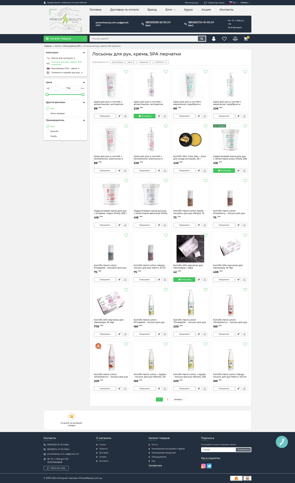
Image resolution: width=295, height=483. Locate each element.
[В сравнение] (125, 116)
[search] (202, 38)
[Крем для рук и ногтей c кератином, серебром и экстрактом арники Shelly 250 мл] (230, 85)
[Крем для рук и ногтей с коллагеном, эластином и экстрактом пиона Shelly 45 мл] (111, 139)
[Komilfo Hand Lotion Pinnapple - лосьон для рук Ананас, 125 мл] (151, 303)
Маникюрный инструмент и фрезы (168, 449)
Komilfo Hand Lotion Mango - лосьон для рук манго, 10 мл (150, 268)
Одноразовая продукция (164, 453)
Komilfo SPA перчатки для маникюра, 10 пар (228, 268)
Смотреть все (155, 465)
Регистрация (191, 2)
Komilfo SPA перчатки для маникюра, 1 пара (188, 268)
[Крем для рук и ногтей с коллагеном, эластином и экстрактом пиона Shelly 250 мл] (151, 139)
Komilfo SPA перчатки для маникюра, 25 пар (109, 323)
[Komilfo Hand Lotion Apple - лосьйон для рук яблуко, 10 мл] (190, 194)
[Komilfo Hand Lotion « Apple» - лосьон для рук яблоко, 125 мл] (151, 357)
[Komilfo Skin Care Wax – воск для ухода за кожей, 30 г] (190, 139)
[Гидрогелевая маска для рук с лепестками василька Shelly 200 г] (151, 194)
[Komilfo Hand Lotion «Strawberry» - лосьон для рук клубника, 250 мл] (111, 357)
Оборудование (159, 457)
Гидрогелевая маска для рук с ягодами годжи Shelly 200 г (110, 214)
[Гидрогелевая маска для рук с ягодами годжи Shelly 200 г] (111, 194)
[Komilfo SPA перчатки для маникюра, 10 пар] (230, 248)
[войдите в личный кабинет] (214, 39)
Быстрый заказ (119, 116)
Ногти (154, 444)
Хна (153, 461)
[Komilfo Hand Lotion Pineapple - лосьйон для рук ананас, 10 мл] (111, 248)
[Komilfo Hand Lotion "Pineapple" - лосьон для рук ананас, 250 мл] (190, 303)
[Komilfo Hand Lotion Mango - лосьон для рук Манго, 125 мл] (230, 357)
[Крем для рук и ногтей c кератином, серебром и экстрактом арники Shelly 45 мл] (190, 85)
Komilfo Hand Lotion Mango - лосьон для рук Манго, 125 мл (229, 377)
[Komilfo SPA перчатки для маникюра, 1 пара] (190, 248)
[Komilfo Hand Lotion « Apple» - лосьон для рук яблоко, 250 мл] (190, 357)
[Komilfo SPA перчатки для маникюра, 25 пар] (111, 303)
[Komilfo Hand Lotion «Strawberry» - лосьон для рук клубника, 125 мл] (230, 303)
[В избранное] (126, 72)
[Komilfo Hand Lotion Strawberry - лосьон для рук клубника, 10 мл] (230, 194)
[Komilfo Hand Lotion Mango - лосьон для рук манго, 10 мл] (151, 248)
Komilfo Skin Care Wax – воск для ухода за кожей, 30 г (189, 159)
